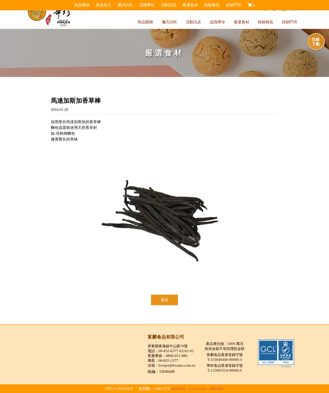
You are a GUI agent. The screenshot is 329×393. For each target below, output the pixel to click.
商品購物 (145, 22)
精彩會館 (216, 388)
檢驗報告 (265, 22)
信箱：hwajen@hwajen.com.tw (172, 365)
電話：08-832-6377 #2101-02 (171, 351)
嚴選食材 (241, 22)
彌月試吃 (169, 22)
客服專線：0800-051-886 (167, 355)
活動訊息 (193, 22)
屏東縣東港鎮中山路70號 (168, 346)
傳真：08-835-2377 (163, 360)
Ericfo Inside (197, 388)
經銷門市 (289, 22)
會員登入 (103, 5)
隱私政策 (178, 388)
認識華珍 (217, 22)
